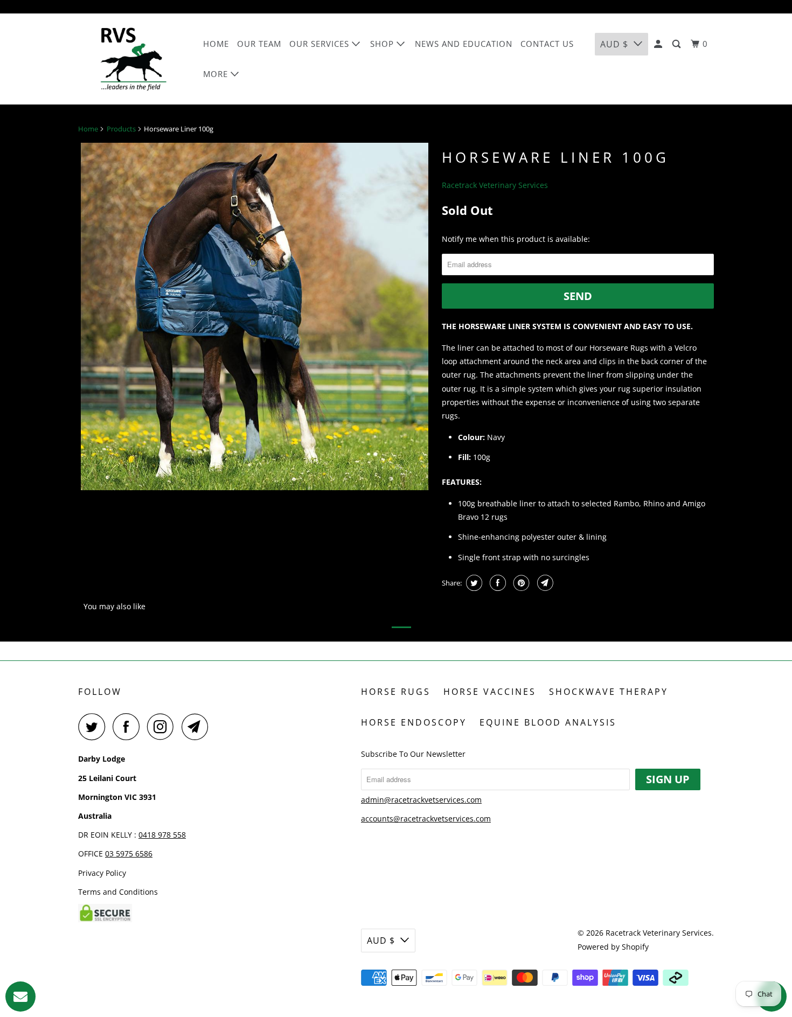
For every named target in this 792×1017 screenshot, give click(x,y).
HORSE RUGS (395, 692)
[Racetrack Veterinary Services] (133, 59)
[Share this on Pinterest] (520, 583)
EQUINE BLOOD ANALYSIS (548, 722)
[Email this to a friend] (543, 583)
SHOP (383, 43)
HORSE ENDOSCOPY (414, 722)
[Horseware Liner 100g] (254, 316)
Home (216, 43)
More (217, 73)
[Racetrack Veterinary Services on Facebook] (129, 726)
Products (121, 129)
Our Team (259, 43)
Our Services (320, 43)
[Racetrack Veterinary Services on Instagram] (163, 726)
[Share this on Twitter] (472, 583)
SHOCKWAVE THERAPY (608, 692)
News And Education (463, 43)
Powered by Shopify (613, 947)
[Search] (677, 44)
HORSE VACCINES (489, 692)
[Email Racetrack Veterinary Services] (198, 726)
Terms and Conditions (118, 892)
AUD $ (614, 44)
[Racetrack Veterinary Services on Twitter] (94, 726)
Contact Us (547, 43)
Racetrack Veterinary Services (495, 185)
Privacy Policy (102, 873)
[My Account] (659, 44)
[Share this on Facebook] (496, 583)
